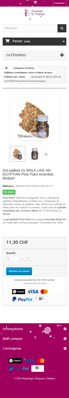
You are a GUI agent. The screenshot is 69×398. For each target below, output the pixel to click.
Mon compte (12, 338)
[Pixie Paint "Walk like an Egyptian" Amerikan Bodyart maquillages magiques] (17, 154)
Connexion (59, 3)
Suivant (46, 154)
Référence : (9, 186)
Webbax (51, 378)
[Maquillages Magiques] (34, 15)
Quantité (10, 253)
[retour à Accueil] (6, 68)
